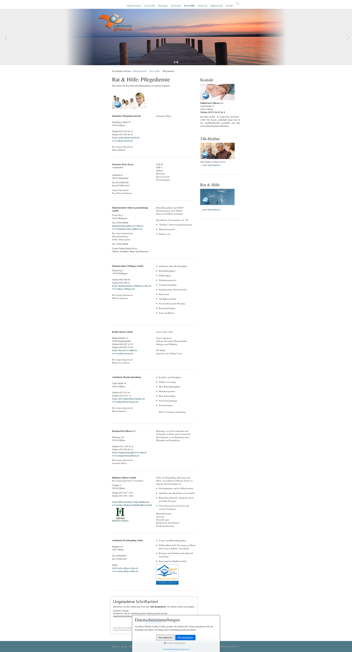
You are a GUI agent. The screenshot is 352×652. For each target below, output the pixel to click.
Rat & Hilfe (189, 5)
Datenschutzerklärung (123, 616)
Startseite (115, 646)
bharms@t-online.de (127, 350)
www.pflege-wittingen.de (123, 288)
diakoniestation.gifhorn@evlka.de (127, 225)
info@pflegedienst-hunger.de (131, 398)
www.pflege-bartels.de (122, 140)
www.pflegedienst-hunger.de (125, 401)
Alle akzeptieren (185, 637)
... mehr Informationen (210, 165)
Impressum (185, 649)
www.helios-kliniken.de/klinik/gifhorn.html (132, 504)
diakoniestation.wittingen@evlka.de (134, 285)
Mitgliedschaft (216, 5)
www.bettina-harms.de (122, 353)
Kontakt (229, 5)
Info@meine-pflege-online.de (125, 568)
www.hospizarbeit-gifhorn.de (125, 455)
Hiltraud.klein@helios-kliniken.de (133, 501)
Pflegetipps (163, 5)
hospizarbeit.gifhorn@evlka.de (132, 452)
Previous (5, 39)
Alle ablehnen (165, 637)
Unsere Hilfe (149, 5)
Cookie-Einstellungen (175, 642)
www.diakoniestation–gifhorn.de (127, 228)
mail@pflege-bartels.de (129, 137)
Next (347, 39)
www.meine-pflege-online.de (125, 571)
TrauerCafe (202, 5)
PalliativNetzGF (134, 5)
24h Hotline (176, 5)
